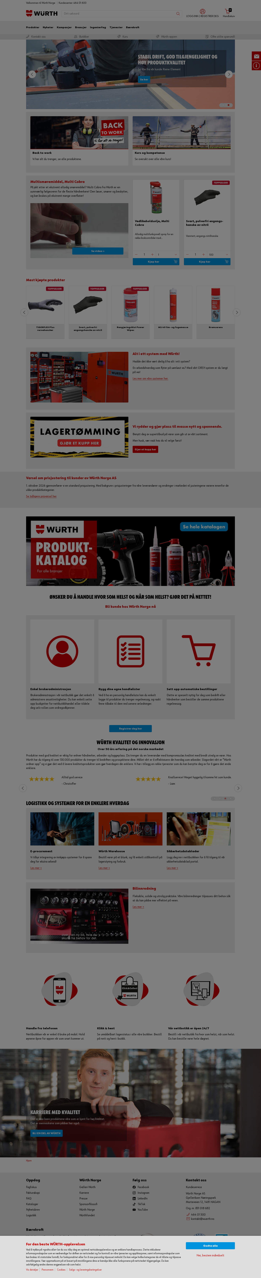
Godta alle (210, 1245)
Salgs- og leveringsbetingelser (85, 1269)
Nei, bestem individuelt (210, 1255)
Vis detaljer (32, 1269)
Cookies (61, 1269)
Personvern (47, 1269)
